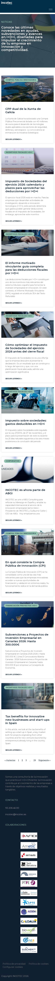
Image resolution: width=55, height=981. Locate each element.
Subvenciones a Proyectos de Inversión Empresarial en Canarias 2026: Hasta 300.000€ (26, 639)
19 (35, 760)
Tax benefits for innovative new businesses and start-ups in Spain (27, 720)
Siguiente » (44, 760)
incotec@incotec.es (15, 814)
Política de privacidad (14, 964)
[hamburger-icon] (51, 9)
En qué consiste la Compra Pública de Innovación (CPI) (25, 563)
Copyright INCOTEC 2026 (14, 976)
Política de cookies (40, 964)
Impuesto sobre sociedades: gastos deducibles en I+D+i (25, 422)
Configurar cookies (13, 967)
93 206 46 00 (12, 808)
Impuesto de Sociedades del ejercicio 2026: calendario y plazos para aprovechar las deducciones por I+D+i (26, 186)
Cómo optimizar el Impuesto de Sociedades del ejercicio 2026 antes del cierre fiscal (26, 348)
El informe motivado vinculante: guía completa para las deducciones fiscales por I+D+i (26, 268)
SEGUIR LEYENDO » (13, 139)
